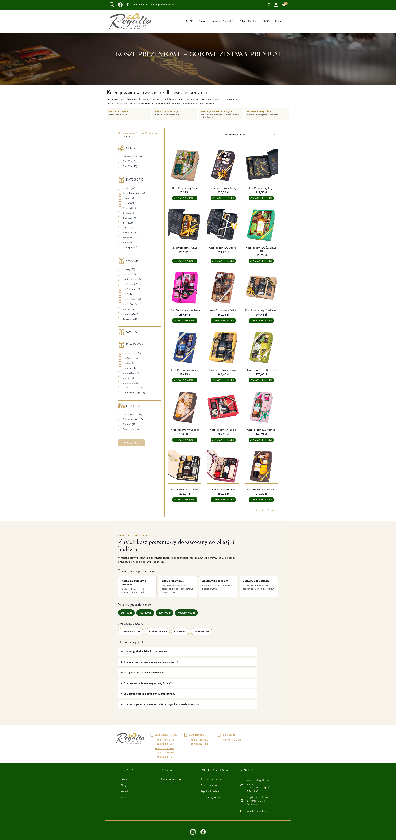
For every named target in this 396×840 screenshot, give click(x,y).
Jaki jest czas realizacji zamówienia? (145, 672)
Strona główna (126, 133)
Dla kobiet (180, 631)
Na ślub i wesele (157, 631)
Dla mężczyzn (201, 631)
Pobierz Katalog (247, 21)
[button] (139, 156)
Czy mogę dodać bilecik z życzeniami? (146, 651)
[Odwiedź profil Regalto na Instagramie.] (193, 832)
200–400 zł (164, 612)
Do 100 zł (126, 612)
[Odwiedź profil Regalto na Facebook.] (203, 832)
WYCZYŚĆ (131, 442)
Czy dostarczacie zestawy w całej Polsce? (148, 683)
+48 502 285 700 (164, 744)
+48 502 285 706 (198, 740)
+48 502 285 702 (164, 748)
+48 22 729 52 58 (165, 740)
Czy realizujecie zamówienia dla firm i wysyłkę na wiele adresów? (161, 704)
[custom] (111, 4)
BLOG (266, 21)
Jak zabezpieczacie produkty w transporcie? (149, 693)
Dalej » (271, 510)
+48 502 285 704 (164, 752)
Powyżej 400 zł (186, 612)
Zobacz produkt (185, 198)
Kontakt (279, 21)
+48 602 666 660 (232, 740)
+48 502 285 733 (164, 757)
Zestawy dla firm (130, 631)
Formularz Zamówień (222, 21)
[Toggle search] (269, 5)
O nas (202, 21)
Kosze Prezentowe (148, 133)
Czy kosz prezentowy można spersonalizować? (151, 662)
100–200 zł (145, 612)
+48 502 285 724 (198, 744)
